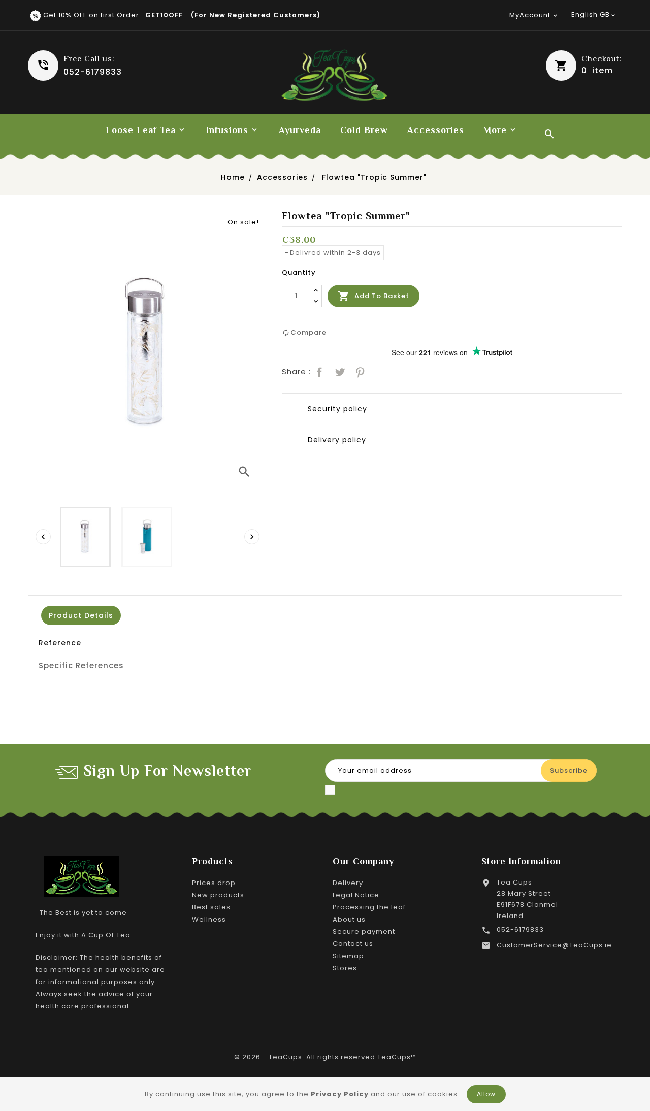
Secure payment (364, 931)
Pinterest (359, 371)
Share (318, 371)
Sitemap (348, 956)
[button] (584, 65)
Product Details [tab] (81, 615)
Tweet (338, 371)
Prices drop (214, 883)
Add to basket (373, 296)
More (495, 130)
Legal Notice (356, 895)
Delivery (348, 883)
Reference (60, 642)
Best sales (211, 907)
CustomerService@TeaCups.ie (554, 945)
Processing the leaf (369, 907)
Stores (345, 968)
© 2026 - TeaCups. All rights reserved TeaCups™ (325, 1057)
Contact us (353, 944)
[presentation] (43, 536)
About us (349, 919)
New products (218, 895)
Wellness (209, 919)
